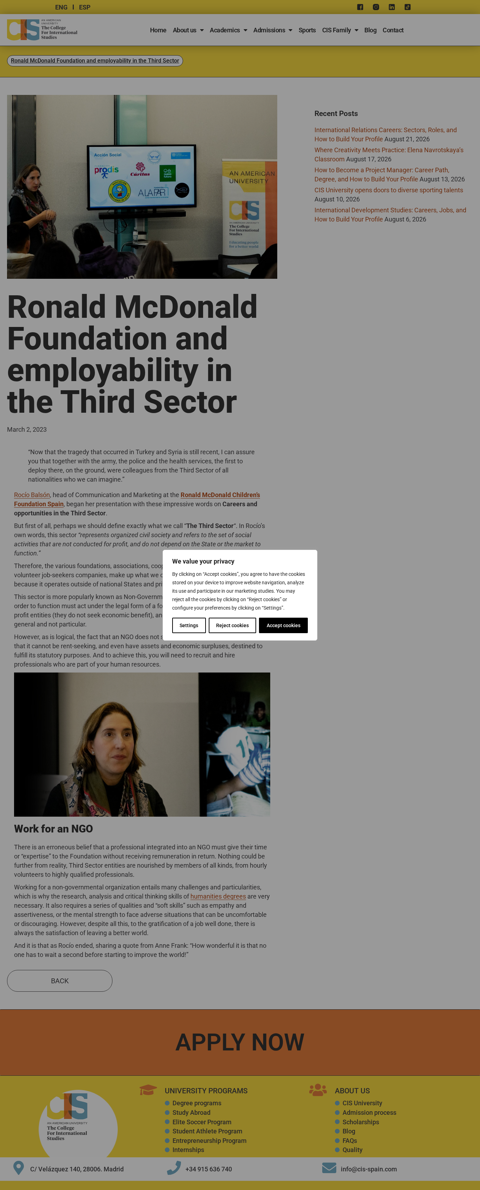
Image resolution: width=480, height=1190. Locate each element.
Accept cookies (283, 625)
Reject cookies (232, 625)
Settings (189, 625)
